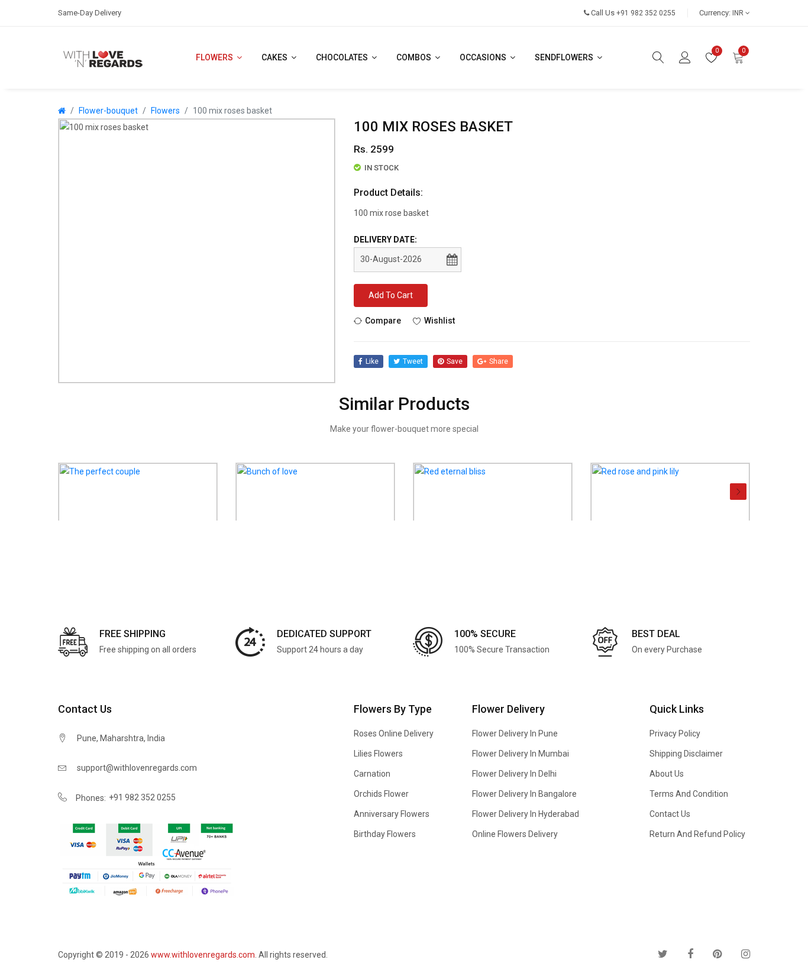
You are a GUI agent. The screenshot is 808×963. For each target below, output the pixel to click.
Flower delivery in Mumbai (520, 753)
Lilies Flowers (378, 753)
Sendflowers (565, 57)
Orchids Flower (381, 794)
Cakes (275, 57)
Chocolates (343, 57)
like (372, 361)
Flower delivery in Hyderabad (525, 814)
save (455, 361)
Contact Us (669, 814)
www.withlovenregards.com (203, 954)
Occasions (484, 57)
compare (383, 320)
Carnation (372, 774)
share (498, 361)
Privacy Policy (674, 733)
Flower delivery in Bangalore (524, 794)
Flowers (215, 57)
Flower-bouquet (108, 110)
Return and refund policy (697, 834)
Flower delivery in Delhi (514, 774)
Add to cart (391, 295)
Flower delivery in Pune (515, 733)
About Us (666, 774)
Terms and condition (688, 794)
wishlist (439, 320)
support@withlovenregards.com (137, 768)
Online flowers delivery (515, 834)
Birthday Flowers (385, 834)
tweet (413, 361)
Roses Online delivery (394, 733)
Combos (414, 57)
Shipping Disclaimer (686, 753)
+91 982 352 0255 (142, 797)
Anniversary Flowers (391, 814)
